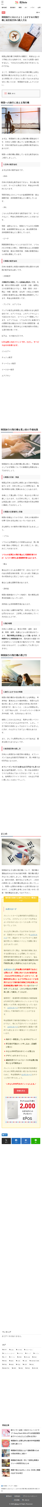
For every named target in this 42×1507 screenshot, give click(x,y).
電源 (28, 1368)
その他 (20, 1349)
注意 (25, 1361)
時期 (5, 1361)
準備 (5, 1364)
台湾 (39, 7)
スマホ (21, 1353)
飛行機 (36, 1368)
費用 (14, 1368)
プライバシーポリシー (30, 1496)
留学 (25, 1364)
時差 (35, 1357)
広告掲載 (17, 1500)
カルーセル (29, 1349)
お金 (12, 1349)
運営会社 (9, 1496)
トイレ (37, 1353)
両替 (20, 1357)
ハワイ (32, 7)
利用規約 (17, 1496)
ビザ (5, 1357)
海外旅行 (4, 7)
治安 (19, 1361)
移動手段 (6, 1368)
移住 (32, 1364)
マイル (13, 1357)
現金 (19, 1364)
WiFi (5, 1349)
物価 (12, 1364)
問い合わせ (25, 1500)
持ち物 (28, 1357)
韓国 (20, 7)
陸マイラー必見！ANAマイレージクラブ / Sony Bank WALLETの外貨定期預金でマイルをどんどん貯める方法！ (25, 1433)
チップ (29, 1353)
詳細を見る (21, 1091)
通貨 (21, 1368)
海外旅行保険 (35, 1361)
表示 (13, 93)
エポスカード (11, 909)
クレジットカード (9, 1353)
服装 (12, 1361)
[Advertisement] (21, 402)
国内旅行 (13, 7)
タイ (26, 7)
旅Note (16, 1504)
